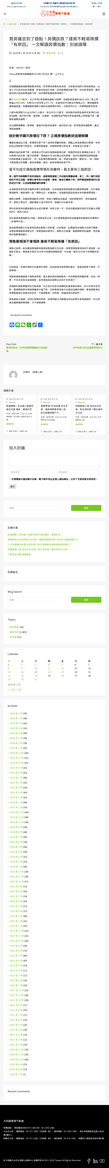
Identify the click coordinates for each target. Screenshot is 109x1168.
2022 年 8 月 (16, 950)
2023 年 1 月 (16, 926)
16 (22, 672)
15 (9, 672)
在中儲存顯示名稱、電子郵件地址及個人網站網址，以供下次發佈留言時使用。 (54, 479)
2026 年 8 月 (16, 713)
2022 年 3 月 (16, 975)
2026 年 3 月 (16, 738)
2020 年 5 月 (16, 1074)
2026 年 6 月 (16, 723)
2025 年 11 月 (17, 758)
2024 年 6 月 (16, 842)
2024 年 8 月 (16, 832)
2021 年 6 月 (16, 1020)
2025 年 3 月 (16, 797)
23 (22, 675)
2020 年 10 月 (17, 1059)
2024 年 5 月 (16, 846)
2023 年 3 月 (16, 916)
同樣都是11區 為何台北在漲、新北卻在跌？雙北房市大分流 (89, 409)
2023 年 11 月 (17, 876)
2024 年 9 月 (16, 827)
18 (49, 672)
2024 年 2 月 (16, 861)
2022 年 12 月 (17, 931)
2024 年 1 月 (16, 866)
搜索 (86, 508)
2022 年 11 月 (17, 935)
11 (49, 668)
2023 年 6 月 (16, 901)
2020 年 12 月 (17, 1049)
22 (9, 675)
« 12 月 (11, 689)
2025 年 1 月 (16, 807)
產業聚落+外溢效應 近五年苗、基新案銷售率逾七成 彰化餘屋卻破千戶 (54, 409)
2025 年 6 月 (16, 782)
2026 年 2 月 (16, 743)
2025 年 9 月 (16, 767)
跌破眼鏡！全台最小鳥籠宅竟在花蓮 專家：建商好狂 (19, 407)
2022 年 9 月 (16, 945)
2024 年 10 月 (17, 822)
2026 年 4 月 (16, 733)
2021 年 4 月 (16, 1029)
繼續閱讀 (10, 423)
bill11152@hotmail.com (16, 6)
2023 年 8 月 (16, 891)
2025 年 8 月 (16, 772)
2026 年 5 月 (16, 728)
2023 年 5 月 (16, 906)
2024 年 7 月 (16, 837)
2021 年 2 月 (16, 1039)
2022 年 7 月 (16, 955)
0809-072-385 (16, 3)
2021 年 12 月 (17, 990)
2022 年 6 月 (16, 960)
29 (9, 679)
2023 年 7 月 (16, 896)
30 (22, 679)
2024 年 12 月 (17, 812)
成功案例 (14, 627)
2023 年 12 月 (17, 871)
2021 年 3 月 (16, 1034)
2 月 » (19, 689)
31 (36, 679)
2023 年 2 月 (16, 921)
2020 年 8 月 (16, 1069)
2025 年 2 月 (16, 802)
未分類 (13, 637)
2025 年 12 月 (17, 753)
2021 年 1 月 (16, 1044)
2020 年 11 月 (17, 1054)
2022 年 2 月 (16, 980)
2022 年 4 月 (16, 970)
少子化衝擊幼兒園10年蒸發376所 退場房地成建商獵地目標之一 (39, 544)
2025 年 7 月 (16, 777)
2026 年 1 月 (16, 748)
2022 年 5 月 (16, 965)
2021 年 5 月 (16, 1024)
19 (62, 672)
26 (62, 675)
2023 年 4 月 (16, 911)
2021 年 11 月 (17, 995)
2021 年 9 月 (16, 1005)
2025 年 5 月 (16, 787)
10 (36, 668)
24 (36, 675)
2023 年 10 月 (17, 881)
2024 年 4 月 (16, 851)
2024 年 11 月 (17, 817)
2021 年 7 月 (16, 1015)
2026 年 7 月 (16, 718)
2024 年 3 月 (16, 856)
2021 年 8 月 (16, 1010)
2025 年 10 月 (17, 762)
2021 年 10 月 (17, 1000)
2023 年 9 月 (16, 886)
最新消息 (12, 24)
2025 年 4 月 (16, 792)
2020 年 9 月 (16, 1064)
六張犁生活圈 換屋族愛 (19, 554)
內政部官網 (17, 99)
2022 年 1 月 (16, 985)
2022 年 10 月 (17, 940)
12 (62, 668)
